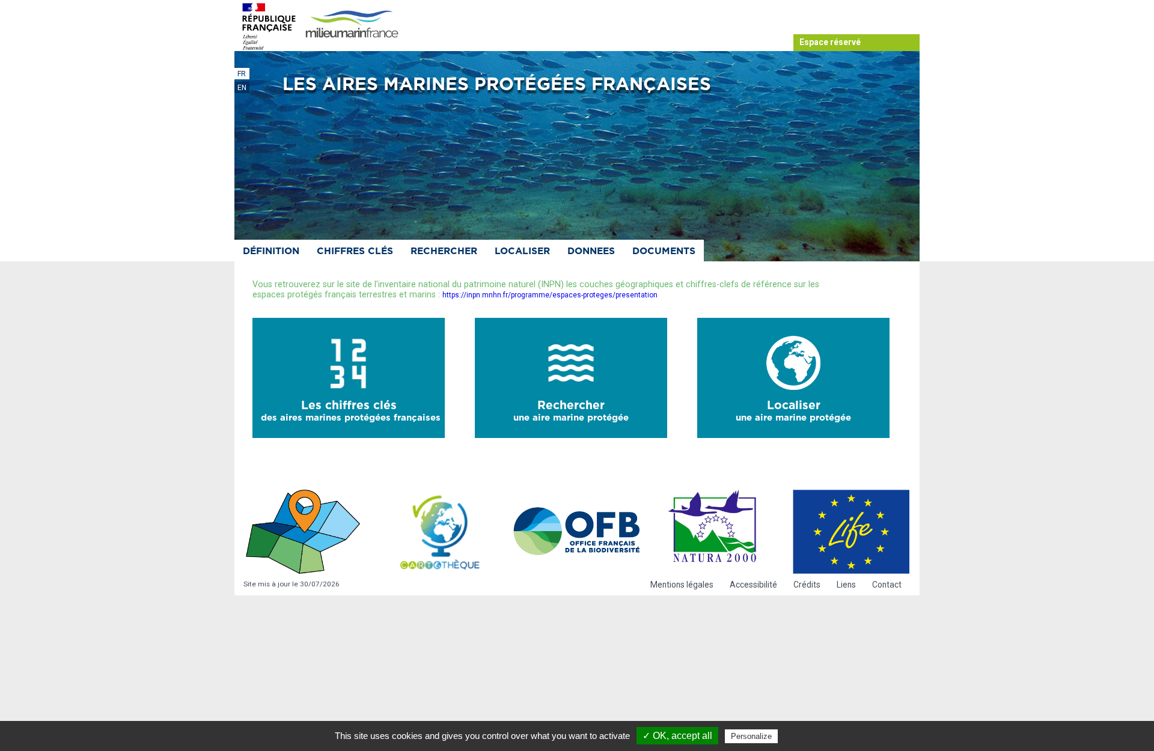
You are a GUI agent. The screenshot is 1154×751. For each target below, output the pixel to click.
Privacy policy (806, 736)
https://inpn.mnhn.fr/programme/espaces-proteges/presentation (550, 295)
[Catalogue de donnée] (302, 532)
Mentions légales (681, 584)
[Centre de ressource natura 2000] (714, 532)
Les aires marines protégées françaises (496, 85)
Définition (271, 251)
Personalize (751, 736)
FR (241, 74)
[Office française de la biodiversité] (577, 532)
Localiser (522, 251)
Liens (846, 584)
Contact (887, 584)
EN (241, 88)
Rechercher (444, 251)
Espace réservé (830, 42)
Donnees (591, 251)
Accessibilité (753, 584)
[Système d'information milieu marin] (352, 25)
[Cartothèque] (439, 532)
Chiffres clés (355, 251)
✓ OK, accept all (677, 736)
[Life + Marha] (851, 532)
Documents (663, 251)
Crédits (806, 584)
